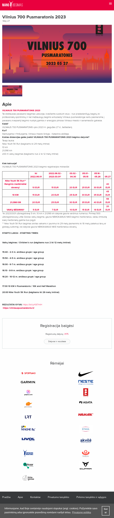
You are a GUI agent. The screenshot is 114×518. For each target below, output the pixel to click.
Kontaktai (35, 497)
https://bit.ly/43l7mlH (32, 304)
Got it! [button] (106, 511)
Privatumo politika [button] (81, 512)
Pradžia (6, 497)
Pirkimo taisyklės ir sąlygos (91, 497)
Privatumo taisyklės (58, 497)
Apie (20, 497)
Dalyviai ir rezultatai (57, 341)
